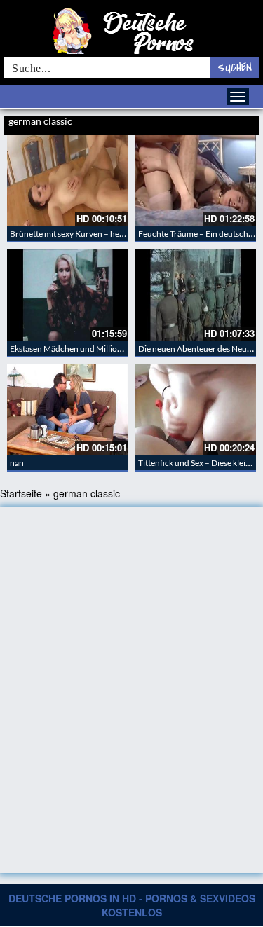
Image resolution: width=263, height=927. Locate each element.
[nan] (67, 409)
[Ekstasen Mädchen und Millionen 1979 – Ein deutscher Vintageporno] (67, 294)
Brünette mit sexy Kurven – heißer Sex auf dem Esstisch (110, 233)
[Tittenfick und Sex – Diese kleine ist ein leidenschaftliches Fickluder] (196, 409)
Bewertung (240, 123)
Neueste (180, 123)
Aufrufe (208, 123)
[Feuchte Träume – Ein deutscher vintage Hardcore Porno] (196, 180)
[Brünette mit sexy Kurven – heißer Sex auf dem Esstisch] (67, 180)
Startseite (21, 493)
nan (17, 463)
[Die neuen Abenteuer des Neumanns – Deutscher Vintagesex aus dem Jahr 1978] (196, 294)
